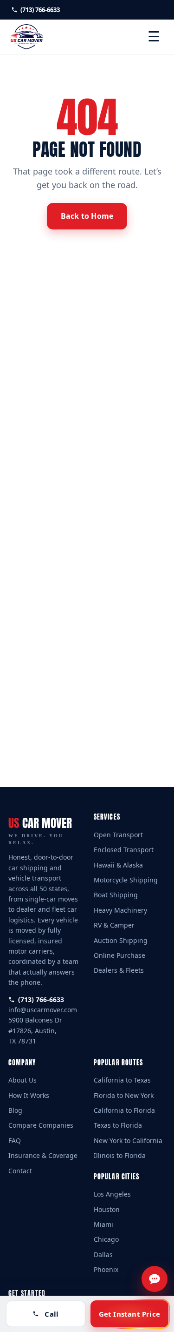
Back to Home (87, 216)
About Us (22, 1080)
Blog (15, 1110)
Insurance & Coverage (42, 1155)
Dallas (103, 1254)
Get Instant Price (129, 1314)
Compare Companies (40, 1125)
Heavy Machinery (120, 910)
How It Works (28, 1095)
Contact (20, 1170)
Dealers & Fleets (119, 970)
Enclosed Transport (124, 849)
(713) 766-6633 (39, 10)
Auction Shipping (121, 940)
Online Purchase (119, 955)
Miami (103, 1224)
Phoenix (106, 1269)
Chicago (106, 1239)
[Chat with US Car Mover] (155, 1279)
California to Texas (122, 1080)
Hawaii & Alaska (118, 865)
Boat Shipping (116, 894)
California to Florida (124, 1110)
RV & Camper (114, 925)
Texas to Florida (118, 1125)
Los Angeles (112, 1194)
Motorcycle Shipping (126, 879)
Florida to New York (124, 1095)
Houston (107, 1209)
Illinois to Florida (120, 1155)
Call (51, 1314)
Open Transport (118, 834)
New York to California (128, 1140)
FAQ (14, 1140)
